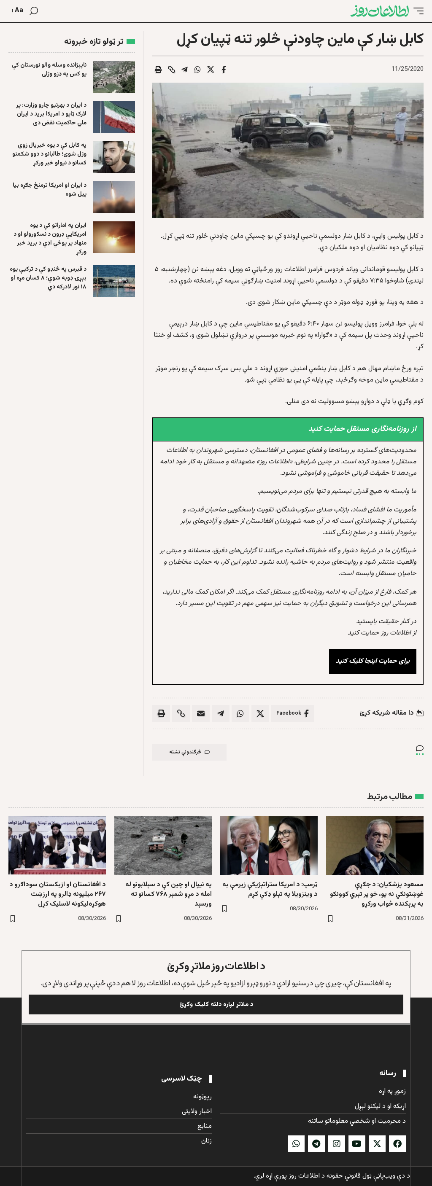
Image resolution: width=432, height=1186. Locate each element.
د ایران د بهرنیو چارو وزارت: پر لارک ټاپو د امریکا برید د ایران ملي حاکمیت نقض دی (51, 114)
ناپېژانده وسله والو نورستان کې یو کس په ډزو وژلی (49, 70)
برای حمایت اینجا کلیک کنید (373, 661)
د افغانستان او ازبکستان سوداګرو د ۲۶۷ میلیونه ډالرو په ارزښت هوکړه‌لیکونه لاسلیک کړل (57, 894)
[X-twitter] (377, 1143)
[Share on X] (210, 69)
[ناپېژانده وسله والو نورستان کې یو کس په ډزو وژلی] (114, 77)
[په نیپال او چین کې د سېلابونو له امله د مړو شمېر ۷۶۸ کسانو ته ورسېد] (163, 845)
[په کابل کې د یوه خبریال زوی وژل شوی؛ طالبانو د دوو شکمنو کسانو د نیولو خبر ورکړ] (114, 157)
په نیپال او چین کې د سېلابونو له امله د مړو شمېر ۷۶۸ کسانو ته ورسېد (168, 894)
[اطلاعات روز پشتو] (379, 11)
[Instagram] (336, 1143)
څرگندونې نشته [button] (185, 752)
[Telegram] (316, 1143)
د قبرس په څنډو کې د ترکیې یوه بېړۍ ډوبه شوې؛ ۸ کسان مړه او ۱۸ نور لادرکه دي (48, 278)
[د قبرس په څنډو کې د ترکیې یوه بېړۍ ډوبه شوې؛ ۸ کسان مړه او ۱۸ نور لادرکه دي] (114, 281)
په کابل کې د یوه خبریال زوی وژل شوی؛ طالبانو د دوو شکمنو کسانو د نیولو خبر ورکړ (49, 154)
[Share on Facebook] (224, 69)
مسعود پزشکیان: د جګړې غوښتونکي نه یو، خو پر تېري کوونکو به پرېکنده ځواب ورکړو (377, 894)
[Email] (201, 713)
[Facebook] (397, 1143)
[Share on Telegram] (184, 69)
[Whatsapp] (296, 1143)
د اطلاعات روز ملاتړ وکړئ (216, 966)
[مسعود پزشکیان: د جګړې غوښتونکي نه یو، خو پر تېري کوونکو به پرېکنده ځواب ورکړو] (375, 845)
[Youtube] (356, 1143)
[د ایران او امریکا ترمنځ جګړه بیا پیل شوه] (114, 197)
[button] (416, 11)
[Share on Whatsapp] (197, 69)
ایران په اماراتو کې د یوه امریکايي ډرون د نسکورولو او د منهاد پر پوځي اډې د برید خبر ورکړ (50, 239)
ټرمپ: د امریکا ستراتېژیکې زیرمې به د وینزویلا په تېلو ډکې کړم (270, 889)
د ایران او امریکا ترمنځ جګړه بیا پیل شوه (49, 190)
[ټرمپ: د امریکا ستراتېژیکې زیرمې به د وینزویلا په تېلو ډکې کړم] (269, 845)
